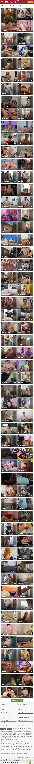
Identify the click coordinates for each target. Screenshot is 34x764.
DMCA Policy (21, 712)
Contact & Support (22, 723)
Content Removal (22, 720)
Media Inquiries (4, 712)
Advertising (20, 725)
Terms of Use (21, 709)
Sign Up (30, 2)
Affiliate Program (4, 725)
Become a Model (5, 720)
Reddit (2, 709)
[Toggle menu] (2, 2)
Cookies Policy (21, 715)
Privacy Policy (21, 707)
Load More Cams (17, 700)
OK (30, 762)
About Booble (4, 707)
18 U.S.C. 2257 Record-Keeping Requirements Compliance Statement (17, 757)
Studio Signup (4, 723)
